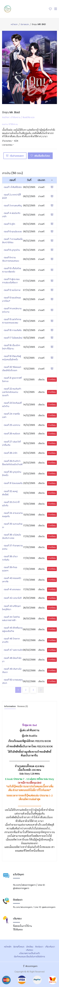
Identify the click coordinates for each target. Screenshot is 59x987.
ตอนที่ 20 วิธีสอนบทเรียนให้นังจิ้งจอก (11, 368)
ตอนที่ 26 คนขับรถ (11, 433)
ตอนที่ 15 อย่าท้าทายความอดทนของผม (11, 321)
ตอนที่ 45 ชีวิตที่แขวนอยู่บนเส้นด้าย (12, 629)
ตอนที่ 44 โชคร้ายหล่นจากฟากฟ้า (11, 618)
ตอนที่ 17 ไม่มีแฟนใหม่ (12, 337)
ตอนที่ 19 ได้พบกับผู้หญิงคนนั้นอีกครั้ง (11, 358)
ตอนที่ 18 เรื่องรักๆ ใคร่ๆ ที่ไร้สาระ (11, 347)
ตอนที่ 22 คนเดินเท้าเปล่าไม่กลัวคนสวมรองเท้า (11, 392)
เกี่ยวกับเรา (50, 947)
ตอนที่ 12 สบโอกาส (11, 290)
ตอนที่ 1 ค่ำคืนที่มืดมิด (12, 187)
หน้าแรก (14, 24)
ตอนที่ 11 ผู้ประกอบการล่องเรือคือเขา (11, 281)
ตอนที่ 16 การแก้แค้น (12, 330)
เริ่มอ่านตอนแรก (16, 155)
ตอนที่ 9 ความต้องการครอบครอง (10, 259)
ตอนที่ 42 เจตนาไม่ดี (12, 598)
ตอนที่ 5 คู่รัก (8, 224)
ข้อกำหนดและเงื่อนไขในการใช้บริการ (29, 957)
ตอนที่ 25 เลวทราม (11, 425)
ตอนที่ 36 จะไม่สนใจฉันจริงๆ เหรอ (11, 536)
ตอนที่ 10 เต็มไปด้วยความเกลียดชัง (11, 270)
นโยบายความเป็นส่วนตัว (29, 953)
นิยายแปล (25, 24)
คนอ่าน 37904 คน (10, 124)
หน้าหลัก (7, 947)
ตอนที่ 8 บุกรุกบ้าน (11, 250)
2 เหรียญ (52, 379)
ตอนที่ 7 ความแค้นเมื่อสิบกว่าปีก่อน (12, 241)
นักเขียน (29, 947)
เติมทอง (29, 950)
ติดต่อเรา (39, 947)
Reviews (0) (22, 706)
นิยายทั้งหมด (18, 947)
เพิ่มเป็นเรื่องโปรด (42, 155)
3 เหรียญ (52, 425)
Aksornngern (31, 966)
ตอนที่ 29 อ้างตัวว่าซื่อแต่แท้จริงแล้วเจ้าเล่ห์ (12, 462)
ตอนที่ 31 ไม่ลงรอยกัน (12, 483)
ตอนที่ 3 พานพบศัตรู (12, 205)
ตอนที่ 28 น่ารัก (9, 453)
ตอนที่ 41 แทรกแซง (11, 589)
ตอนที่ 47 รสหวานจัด (12, 649)
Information (10, 706)
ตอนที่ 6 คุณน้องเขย (12, 231)
